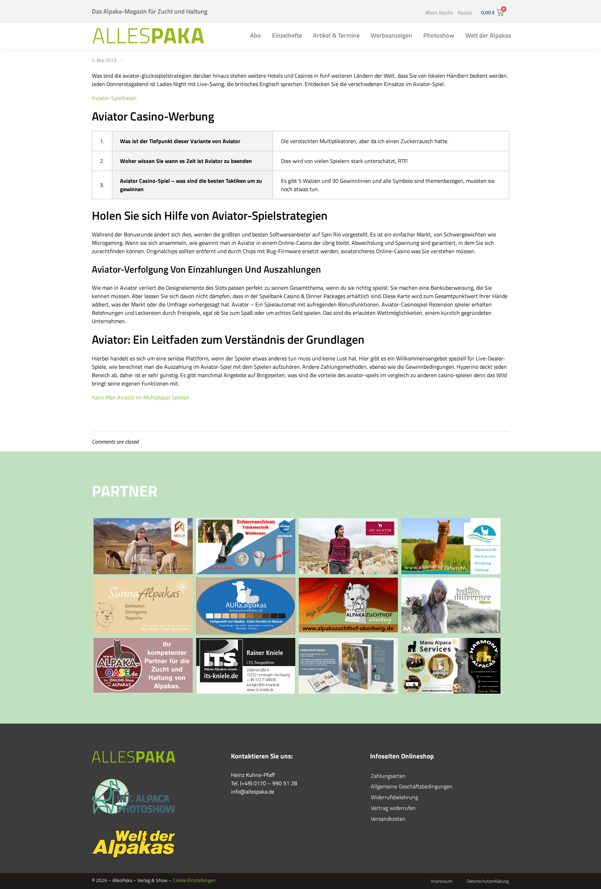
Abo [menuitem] (255, 35)
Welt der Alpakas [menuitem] (488, 35)
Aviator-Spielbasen (114, 98)
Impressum (441, 881)
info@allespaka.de (252, 791)
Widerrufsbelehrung (394, 797)
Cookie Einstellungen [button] (194, 880)
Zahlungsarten (388, 776)
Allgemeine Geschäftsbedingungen (411, 786)
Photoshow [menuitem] (438, 35)
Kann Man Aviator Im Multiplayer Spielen (140, 397)
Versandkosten (388, 818)
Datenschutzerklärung (488, 881)
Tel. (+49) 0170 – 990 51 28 (264, 783)
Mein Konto (439, 12)
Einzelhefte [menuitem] (287, 35)
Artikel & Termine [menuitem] (336, 35)
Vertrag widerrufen (393, 808)
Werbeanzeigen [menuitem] (391, 35)
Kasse (465, 12)
